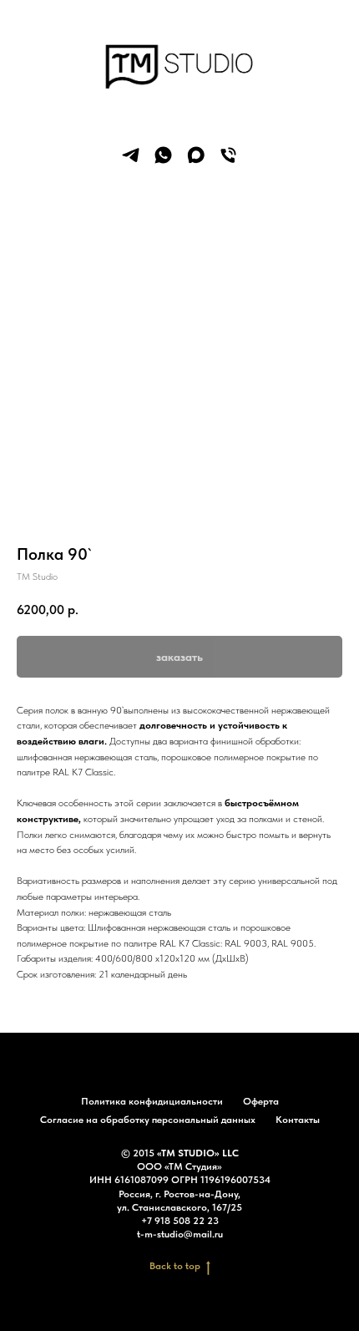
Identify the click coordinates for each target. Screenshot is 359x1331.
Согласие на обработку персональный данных (147, 1119)
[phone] (228, 155)
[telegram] (130, 155)
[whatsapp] (163, 155)
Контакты (298, 1119)
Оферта (261, 1101)
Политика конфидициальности (152, 1101)
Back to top (174, 1266)
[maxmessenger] (195, 155)
